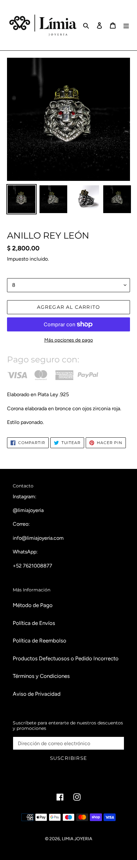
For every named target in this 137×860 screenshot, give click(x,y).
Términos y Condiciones (41, 676)
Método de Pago (33, 605)
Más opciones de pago (68, 340)
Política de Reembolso (39, 640)
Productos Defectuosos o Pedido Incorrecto (66, 658)
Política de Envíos (34, 623)
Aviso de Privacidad (37, 694)
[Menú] (126, 25)
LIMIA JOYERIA (77, 838)
